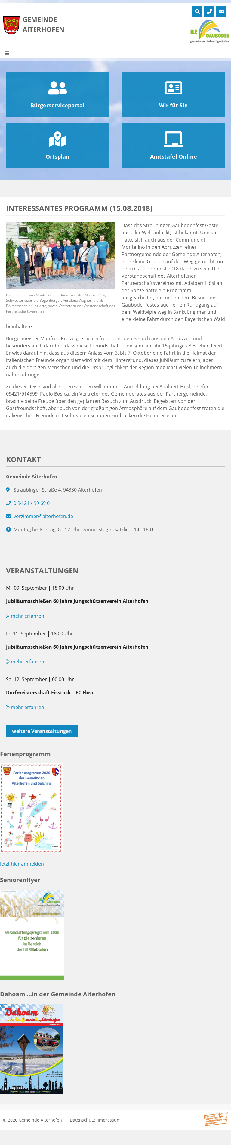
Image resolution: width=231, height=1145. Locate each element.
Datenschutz (82, 1120)
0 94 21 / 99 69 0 (32, 503)
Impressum (109, 1120)
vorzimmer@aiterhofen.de (43, 516)
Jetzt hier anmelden (22, 863)
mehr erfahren (27, 616)
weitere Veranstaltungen (42, 731)
